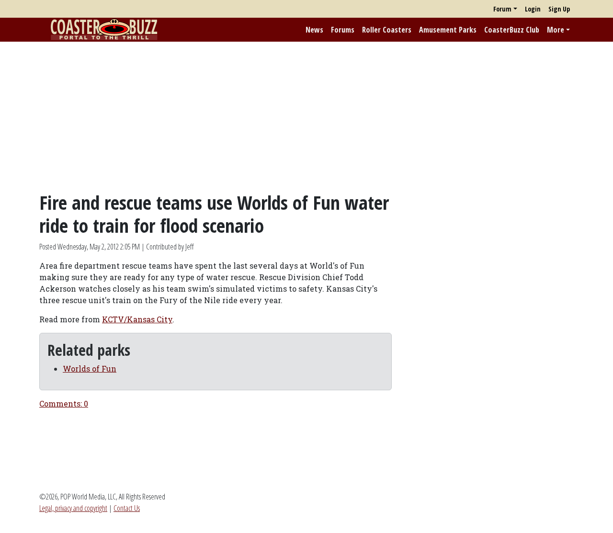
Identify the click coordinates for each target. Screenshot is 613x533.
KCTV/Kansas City (137, 319)
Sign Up (559, 8)
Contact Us (127, 508)
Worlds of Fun (89, 368)
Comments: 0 (63, 403)
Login (533, 8)
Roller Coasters (386, 29)
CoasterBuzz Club (511, 29)
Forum (502, 8)
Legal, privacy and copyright (73, 508)
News (314, 29)
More (555, 29)
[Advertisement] (306, 116)
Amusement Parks (448, 29)
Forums (342, 29)
